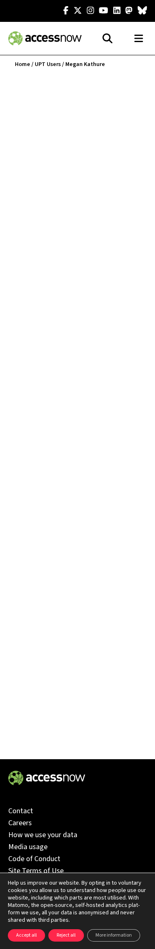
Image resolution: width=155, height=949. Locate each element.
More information (113, 935)
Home (22, 64)
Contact (20, 811)
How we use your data (42, 835)
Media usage (28, 847)
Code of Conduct (34, 859)
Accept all (26, 935)
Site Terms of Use (36, 871)
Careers (20, 823)
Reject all (66, 935)
